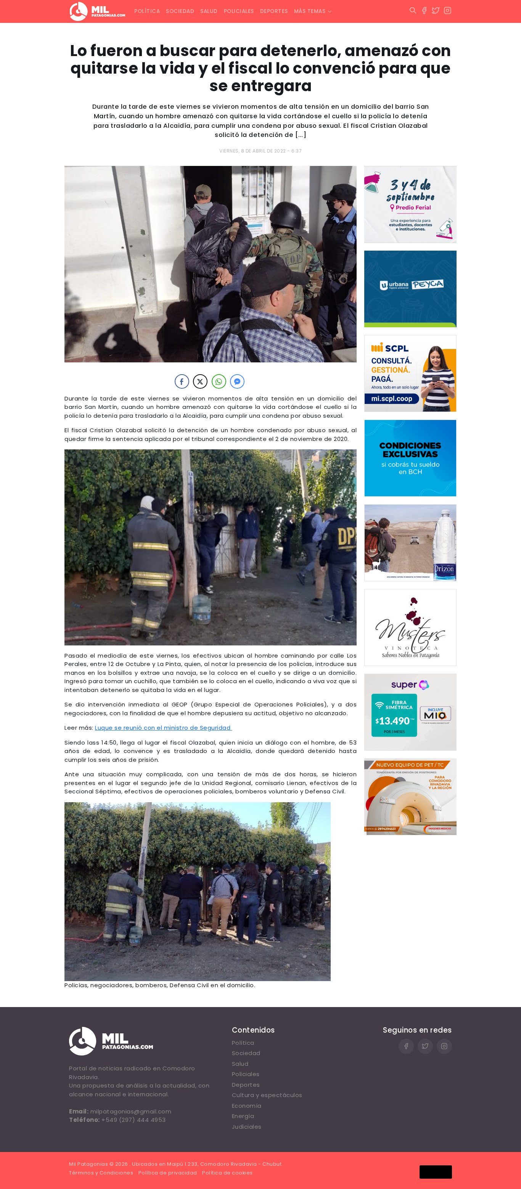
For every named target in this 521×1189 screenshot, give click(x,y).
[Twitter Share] (200, 381)
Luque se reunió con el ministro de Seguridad (163, 728)
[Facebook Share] (182, 381)
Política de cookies (227, 1173)
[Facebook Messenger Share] (237, 381)
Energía (243, 1116)
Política (147, 11)
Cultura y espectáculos (267, 1095)
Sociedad (180, 11)
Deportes (274, 11)
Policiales (239, 11)
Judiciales (247, 1127)
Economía (247, 1106)
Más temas (310, 11)
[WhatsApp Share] (219, 381)
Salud (209, 11)
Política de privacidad (167, 1173)
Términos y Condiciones (101, 1173)
